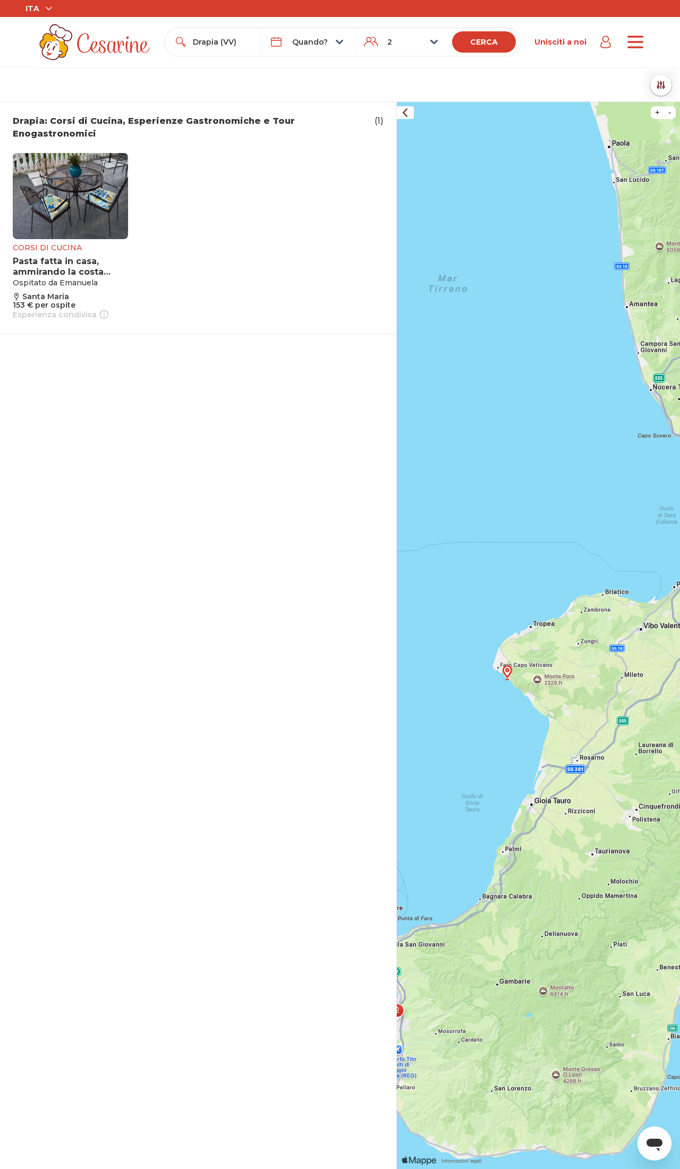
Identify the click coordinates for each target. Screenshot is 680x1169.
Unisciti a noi (560, 42)
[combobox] (222, 42)
